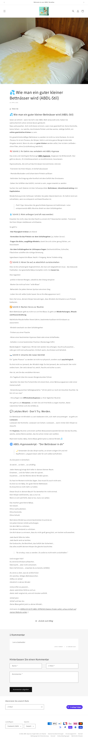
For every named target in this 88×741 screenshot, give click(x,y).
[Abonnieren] (41, 706)
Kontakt (80, 734)
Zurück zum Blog (45, 621)
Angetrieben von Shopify (39, 734)
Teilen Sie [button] (15, 109)
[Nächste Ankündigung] (83, 2)
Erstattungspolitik (71, 734)
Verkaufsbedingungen (63, 736)
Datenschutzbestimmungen (55, 734)
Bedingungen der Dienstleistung (39, 736)
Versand (53, 736)
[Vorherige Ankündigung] (4, 2)
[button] (4, 11)
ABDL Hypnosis (28, 734)
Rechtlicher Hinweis (77, 736)
